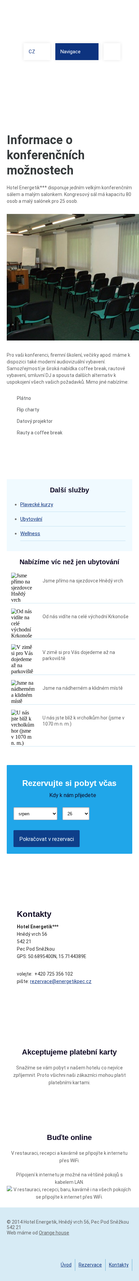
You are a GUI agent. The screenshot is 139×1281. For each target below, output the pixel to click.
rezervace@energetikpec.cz (60, 981)
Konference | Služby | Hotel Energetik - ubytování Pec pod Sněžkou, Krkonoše (50, 19)
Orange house (54, 1232)
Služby (85, 74)
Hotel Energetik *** (49, 74)
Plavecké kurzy (36, 504)
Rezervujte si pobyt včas (69, 783)
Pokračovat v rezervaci (46, 839)
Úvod (66, 1265)
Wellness (30, 533)
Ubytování (31, 519)
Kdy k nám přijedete (72, 795)
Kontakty (119, 1265)
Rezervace (90, 1265)
